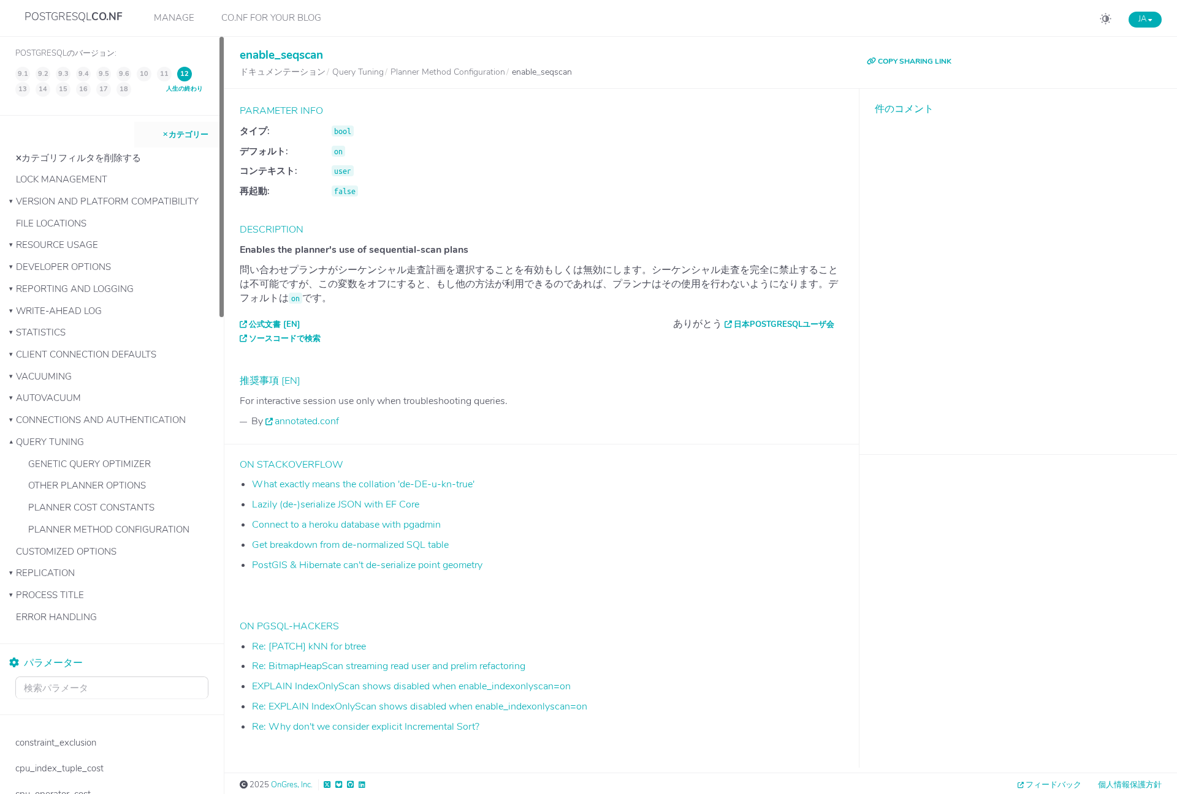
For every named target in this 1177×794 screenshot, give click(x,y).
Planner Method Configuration (108, 529)
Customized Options (66, 551)
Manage (174, 18)
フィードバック (1053, 784)
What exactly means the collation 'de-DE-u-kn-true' (363, 484)
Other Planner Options (87, 485)
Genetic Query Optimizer (89, 464)
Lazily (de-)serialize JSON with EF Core (335, 504)
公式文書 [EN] (274, 324)
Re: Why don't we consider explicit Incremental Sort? (365, 726)
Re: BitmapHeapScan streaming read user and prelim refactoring (388, 666)
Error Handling (56, 617)
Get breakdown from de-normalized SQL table (350, 545)
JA (1143, 18)
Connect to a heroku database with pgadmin (346, 524)
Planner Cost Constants (91, 507)
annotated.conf (307, 421)
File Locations (51, 223)
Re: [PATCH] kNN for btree (309, 646)
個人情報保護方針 (1130, 784)
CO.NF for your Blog (271, 18)
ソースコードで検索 (285, 338)
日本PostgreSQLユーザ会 (784, 324)
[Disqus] (1018, 275)
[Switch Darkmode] (1105, 21)
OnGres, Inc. (292, 784)
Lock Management (61, 179)
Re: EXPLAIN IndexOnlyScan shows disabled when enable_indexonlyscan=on (419, 706)
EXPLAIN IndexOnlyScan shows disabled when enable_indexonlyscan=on (411, 686)
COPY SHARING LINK (913, 61)
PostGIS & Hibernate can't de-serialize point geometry (367, 565)
